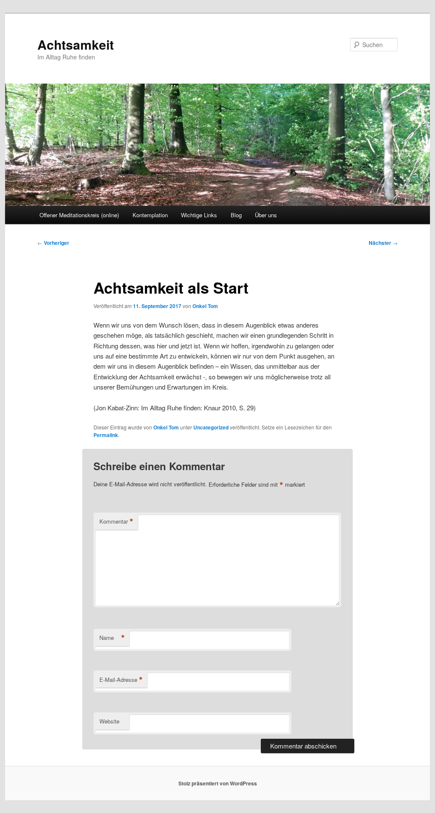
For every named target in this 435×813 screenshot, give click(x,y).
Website (109, 721)
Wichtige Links (199, 215)
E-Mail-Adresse (121, 680)
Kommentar (116, 521)
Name (112, 638)
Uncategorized (211, 427)
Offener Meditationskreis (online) (79, 215)
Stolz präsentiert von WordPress (217, 783)
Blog (236, 215)
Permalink (105, 435)
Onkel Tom (205, 306)
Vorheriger (53, 243)
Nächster (383, 243)
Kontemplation (150, 215)
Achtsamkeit (75, 44)
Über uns (266, 215)
